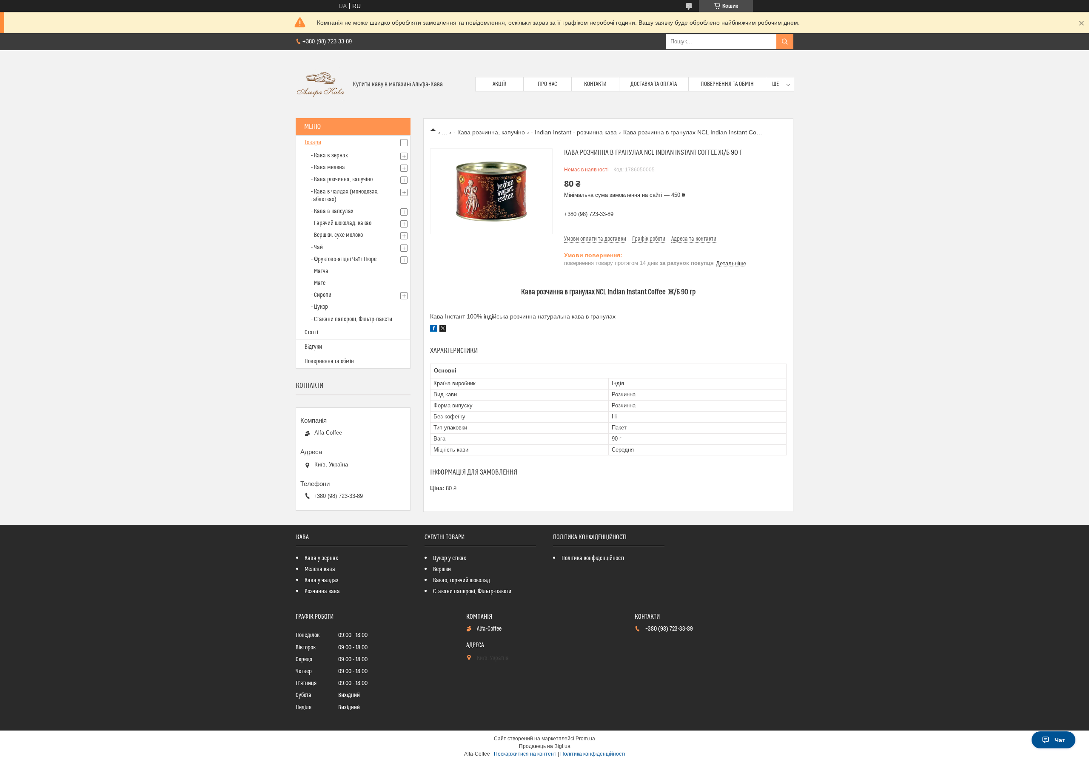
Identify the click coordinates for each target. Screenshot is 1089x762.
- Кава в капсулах (332, 211)
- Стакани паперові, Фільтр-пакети (351, 319)
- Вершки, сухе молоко (337, 235)
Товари (313, 142)
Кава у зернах (321, 558)
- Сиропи (321, 295)
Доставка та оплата (653, 84)
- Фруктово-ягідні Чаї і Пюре (343, 259)
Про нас (547, 84)
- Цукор (319, 307)
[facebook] (433, 329)
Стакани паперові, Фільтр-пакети (472, 591)
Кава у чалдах (322, 580)
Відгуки (313, 347)
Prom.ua (585, 739)
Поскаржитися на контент (525, 754)
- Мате (318, 283)
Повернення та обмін (727, 84)
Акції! (499, 84)
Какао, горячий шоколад (461, 580)
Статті (311, 332)
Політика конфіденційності (593, 558)
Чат (1060, 739)
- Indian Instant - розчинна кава (574, 132)
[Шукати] (784, 41)
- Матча (319, 271)
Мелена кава (320, 569)
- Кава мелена (328, 167)
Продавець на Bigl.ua (544, 746)
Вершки (442, 569)
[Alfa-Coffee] (321, 84)
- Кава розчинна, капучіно (489, 132)
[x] (442, 329)
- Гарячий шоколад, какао (341, 223)
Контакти (595, 84)
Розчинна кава (322, 591)
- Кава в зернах (329, 155)
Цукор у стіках (449, 558)
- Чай (317, 247)
